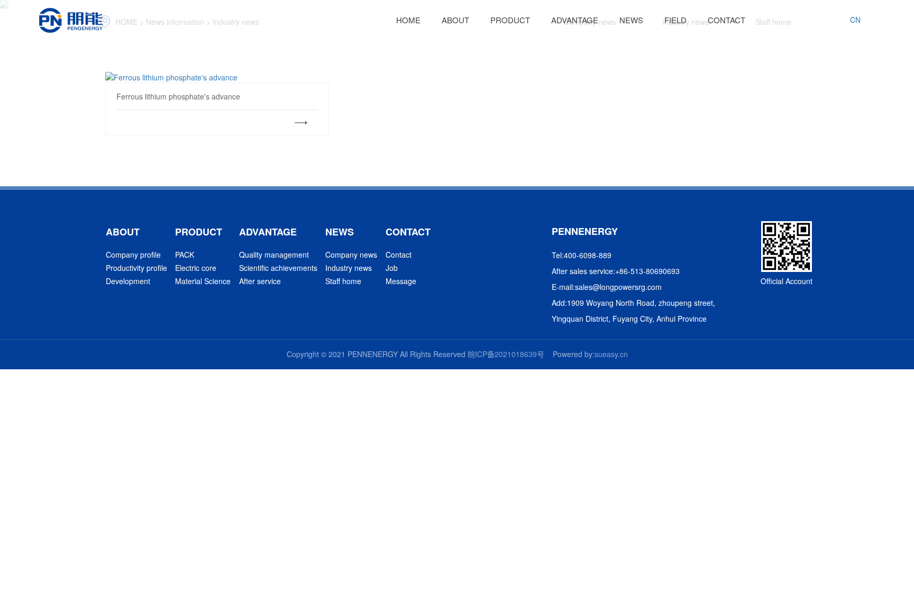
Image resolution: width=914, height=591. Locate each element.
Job (392, 267)
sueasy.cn (611, 354)
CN (855, 19)
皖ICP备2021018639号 (506, 354)
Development (128, 281)
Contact (399, 254)
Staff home (343, 281)
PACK (184, 254)
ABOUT (123, 232)
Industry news (348, 267)
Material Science (203, 281)
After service (260, 281)
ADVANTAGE (268, 232)
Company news (351, 254)
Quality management (274, 254)
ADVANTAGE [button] (574, 19)
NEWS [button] (631, 19)
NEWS (339, 232)
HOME (408, 19)
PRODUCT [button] (510, 19)
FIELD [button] (675, 19)
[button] (408, 20)
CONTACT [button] (726, 19)
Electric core (195, 267)
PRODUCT (198, 232)
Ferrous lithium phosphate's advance (178, 96)
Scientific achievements (278, 267)
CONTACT (408, 232)
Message (401, 281)
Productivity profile (136, 267)
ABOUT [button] (455, 19)
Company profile (133, 254)
